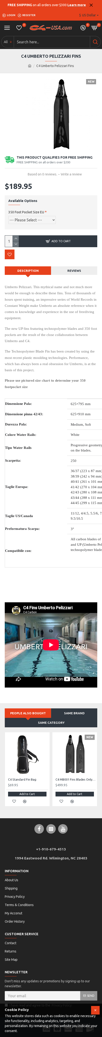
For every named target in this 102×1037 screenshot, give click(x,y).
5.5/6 (94, 513)
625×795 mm (81, 404)
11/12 (75, 513)
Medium (77, 424)
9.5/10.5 (77, 518)
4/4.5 (84, 513)
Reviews (74, 270)
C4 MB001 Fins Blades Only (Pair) (76, 779)
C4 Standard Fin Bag (22, 779)
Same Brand (74, 713)
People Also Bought (28, 713)
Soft (88, 424)
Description (28, 270)
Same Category (51, 722)
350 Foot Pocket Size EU (26, 212)
